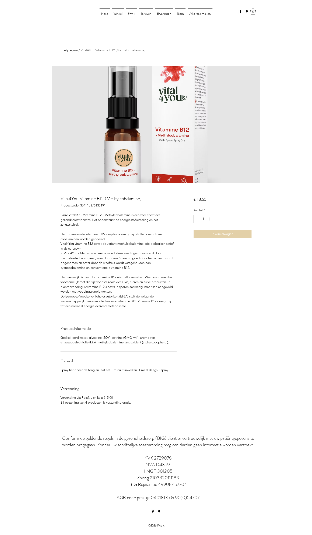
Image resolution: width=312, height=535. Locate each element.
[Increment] (209, 219)
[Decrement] (197, 219)
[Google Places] (247, 12)
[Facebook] (240, 12)
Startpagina (69, 50)
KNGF (150, 471)
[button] (253, 12)
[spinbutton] (203, 219)
